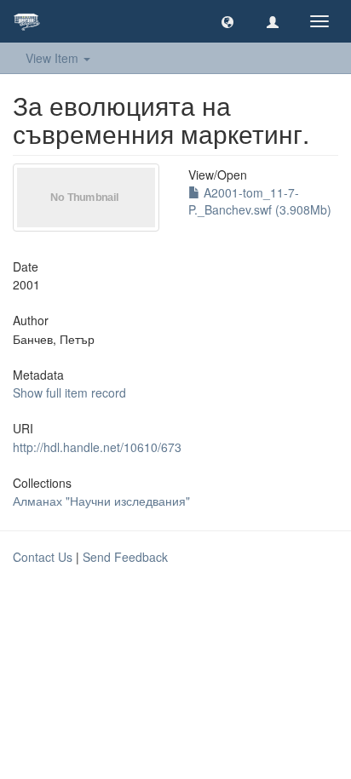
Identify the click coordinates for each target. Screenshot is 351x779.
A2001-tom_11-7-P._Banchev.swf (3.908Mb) (259, 201)
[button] (227, 21)
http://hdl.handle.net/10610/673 (97, 446)
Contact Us (42, 556)
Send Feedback (125, 556)
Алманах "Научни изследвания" (101, 500)
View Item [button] (54, 57)
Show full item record (69, 392)
